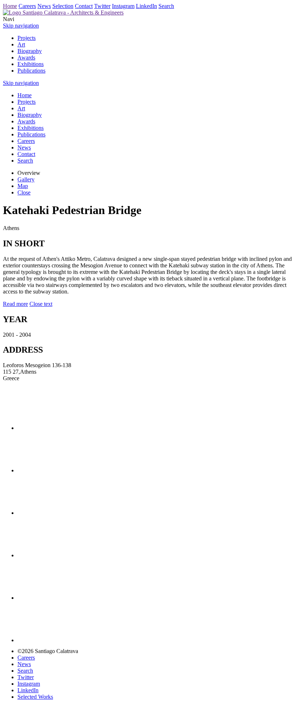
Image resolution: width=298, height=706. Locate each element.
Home (10, 6)
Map (22, 186)
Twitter (102, 6)
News (44, 6)
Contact (84, 6)
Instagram (123, 6)
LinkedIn (146, 6)
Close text (40, 304)
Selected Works (35, 697)
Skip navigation (21, 25)
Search (166, 6)
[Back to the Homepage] (63, 12)
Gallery (26, 179)
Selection (62, 6)
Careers (27, 6)
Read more (15, 304)
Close (24, 192)
